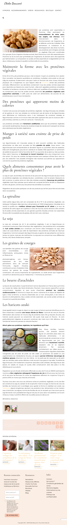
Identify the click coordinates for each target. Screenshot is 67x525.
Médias (27, 490)
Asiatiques (6, 388)
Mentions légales (52, 488)
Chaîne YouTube (31, 484)
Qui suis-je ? (50, 481)
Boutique (28, 488)
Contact (49, 479)
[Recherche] (3, 17)
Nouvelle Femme (31, 486)
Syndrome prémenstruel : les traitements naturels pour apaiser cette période (40, 459)
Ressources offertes (32, 482)
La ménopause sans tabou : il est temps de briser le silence (25, 456)
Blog (27, 493)
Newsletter (29, 479)
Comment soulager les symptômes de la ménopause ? (9, 456)
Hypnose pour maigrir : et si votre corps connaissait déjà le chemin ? (56, 458)
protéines (45, 82)
